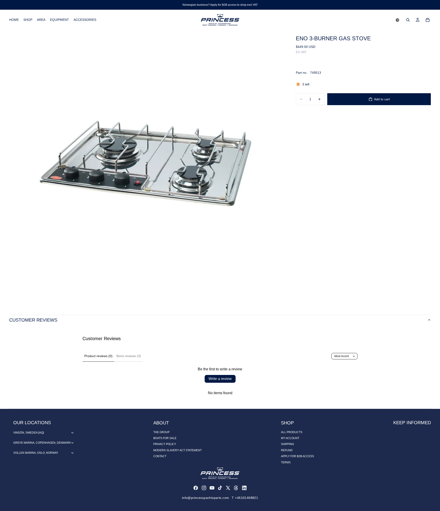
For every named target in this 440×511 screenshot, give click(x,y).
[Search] (408, 20)
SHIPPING (287, 444)
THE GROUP (161, 432)
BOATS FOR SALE (164, 438)
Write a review (220, 379)
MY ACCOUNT (290, 438)
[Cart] (428, 20)
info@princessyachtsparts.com (205, 498)
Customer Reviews (33, 319)
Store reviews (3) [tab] (128, 356)
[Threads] (236, 488)
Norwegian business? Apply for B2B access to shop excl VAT (220, 4)
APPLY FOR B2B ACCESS (297, 456)
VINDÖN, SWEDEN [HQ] (28, 432)
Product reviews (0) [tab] (98, 356)
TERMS (286, 462)
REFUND (287, 450)
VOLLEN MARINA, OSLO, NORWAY (35, 452)
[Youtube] (212, 488)
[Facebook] (195, 488)
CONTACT (159, 456)
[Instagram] (204, 488)
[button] (397, 20)
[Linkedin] (244, 488)
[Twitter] (228, 488)
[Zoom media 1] (147, 168)
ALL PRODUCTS (291, 432)
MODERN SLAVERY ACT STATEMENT (177, 450)
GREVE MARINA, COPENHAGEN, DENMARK (42, 442)
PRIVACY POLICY (164, 444)
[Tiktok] (220, 488)
